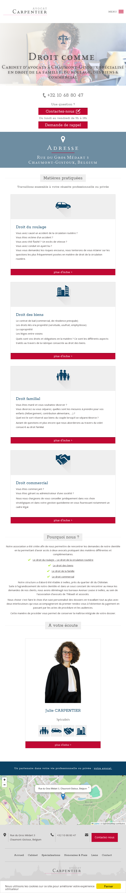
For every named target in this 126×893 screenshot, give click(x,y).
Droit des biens (29, 314)
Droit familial (28, 398)
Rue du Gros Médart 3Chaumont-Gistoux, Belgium (63, 159)
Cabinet (33, 855)
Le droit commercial (63, 576)
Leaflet (96, 823)
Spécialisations (51, 855)
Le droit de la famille (63, 571)
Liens (94, 855)
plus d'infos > (63, 272)
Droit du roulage (31, 227)
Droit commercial (32, 483)
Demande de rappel (63, 125)
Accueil (19, 855)
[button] (63, 796)
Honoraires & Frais (75, 855)
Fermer (108, 886)
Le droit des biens (63, 565)
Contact (107, 855)
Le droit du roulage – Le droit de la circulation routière (63, 559)
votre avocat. (103, 768)
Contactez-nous (104, 837)
